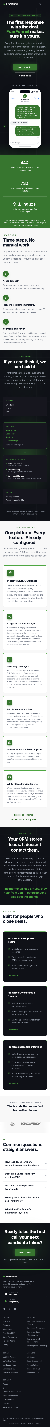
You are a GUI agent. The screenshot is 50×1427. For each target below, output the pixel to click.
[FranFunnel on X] (9, 1309)
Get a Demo (25, 1252)
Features (6, 1325)
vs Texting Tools (9, 1361)
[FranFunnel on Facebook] (14, 1309)
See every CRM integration (25, 819)
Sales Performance (10, 1396)
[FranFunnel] (14, 4)
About (5, 1384)
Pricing (5, 1345)
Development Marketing (37, 1346)
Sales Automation (10, 1337)
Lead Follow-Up (33, 1369)
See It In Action (25, 67)
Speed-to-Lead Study (12, 1392)
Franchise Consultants (36, 1328)
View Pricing (25, 76)
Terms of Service (27, 1423)
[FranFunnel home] (25, 1276)
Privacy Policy (14, 1423)
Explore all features (25, 815)
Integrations (7, 1329)
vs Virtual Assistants (10, 1373)
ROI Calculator (8, 1400)
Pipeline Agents (9, 1341)
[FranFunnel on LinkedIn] (4, 1309)
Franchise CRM (9, 1333)
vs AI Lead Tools (9, 1365)
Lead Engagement (34, 1361)
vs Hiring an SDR (9, 1369)
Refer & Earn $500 (10, 1407)
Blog (5, 1388)
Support (39, 1423)
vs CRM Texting (9, 1357)
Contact (6, 1403)
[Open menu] (45, 4)
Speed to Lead (33, 1365)
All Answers (32, 1357)
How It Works (8, 1321)
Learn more (13, 975)
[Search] (40, 4)
